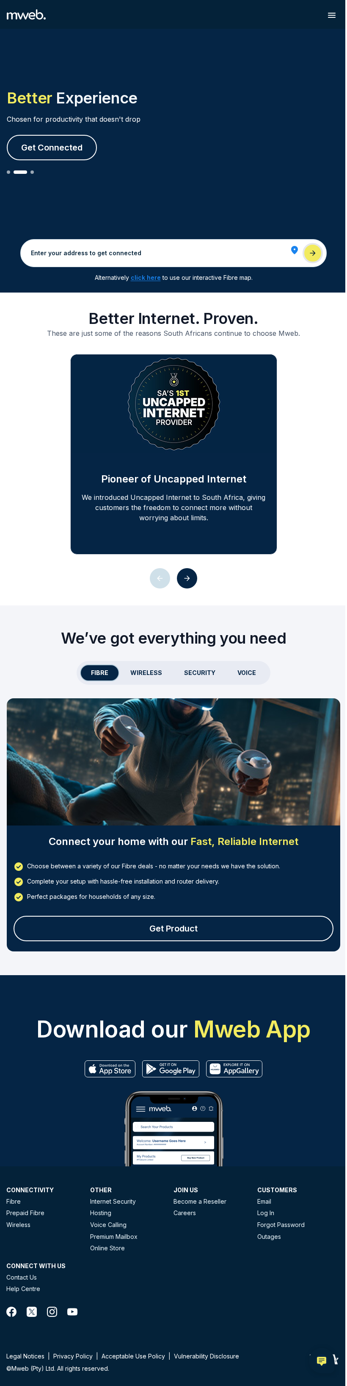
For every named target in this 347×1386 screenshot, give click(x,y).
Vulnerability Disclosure (206, 1356)
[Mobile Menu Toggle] (332, 15)
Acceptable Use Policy (133, 1356)
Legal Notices (25, 1356)
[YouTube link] (72, 1312)
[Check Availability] (313, 253)
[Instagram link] (52, 1312)
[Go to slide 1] (8, 172)
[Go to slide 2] (20, 172)
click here (146, 277)
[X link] (32, 1312)
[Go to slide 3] (32, 172)
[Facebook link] (11, 1312)
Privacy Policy (73, 1356)
